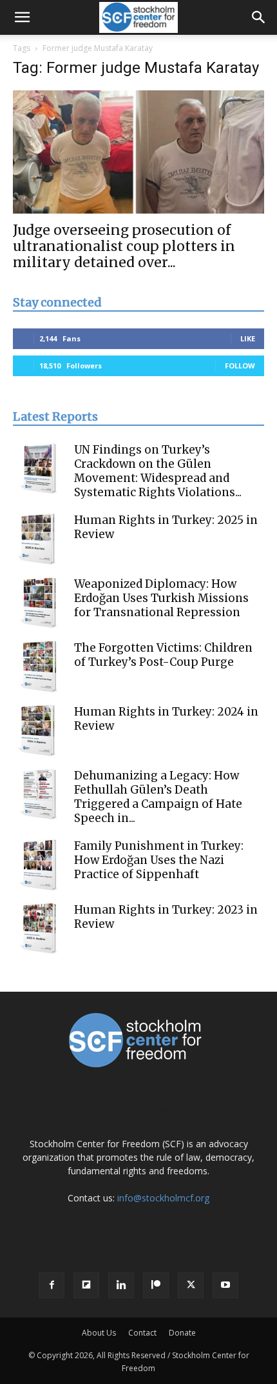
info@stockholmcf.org (163, 1198)
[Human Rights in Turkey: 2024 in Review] (38, 730)
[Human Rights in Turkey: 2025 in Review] (38, 539)
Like (247, 338)
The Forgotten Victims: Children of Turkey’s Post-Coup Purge (163, 655)
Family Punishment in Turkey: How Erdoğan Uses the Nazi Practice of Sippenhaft (159, 860)
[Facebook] (51, 1285)
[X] (191, 1285)
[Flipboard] (86, 1285)
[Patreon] (156, 1285)
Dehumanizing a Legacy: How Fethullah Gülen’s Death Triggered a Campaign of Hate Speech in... (158, 796)
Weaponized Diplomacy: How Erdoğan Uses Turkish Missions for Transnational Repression (161, 598)
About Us (99, 1332)
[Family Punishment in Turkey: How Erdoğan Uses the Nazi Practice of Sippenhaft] (38, 864)
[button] (22, 17)
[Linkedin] (121, 1285)
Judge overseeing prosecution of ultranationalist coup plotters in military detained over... (124, 246)
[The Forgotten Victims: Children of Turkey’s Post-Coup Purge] (38, 666)
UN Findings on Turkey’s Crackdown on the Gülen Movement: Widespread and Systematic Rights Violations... (158, 471)
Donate (182, 1332)
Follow (240, 365)
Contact (142, 1332)
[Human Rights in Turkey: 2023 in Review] (38, 928)
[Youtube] (225, 1285)
